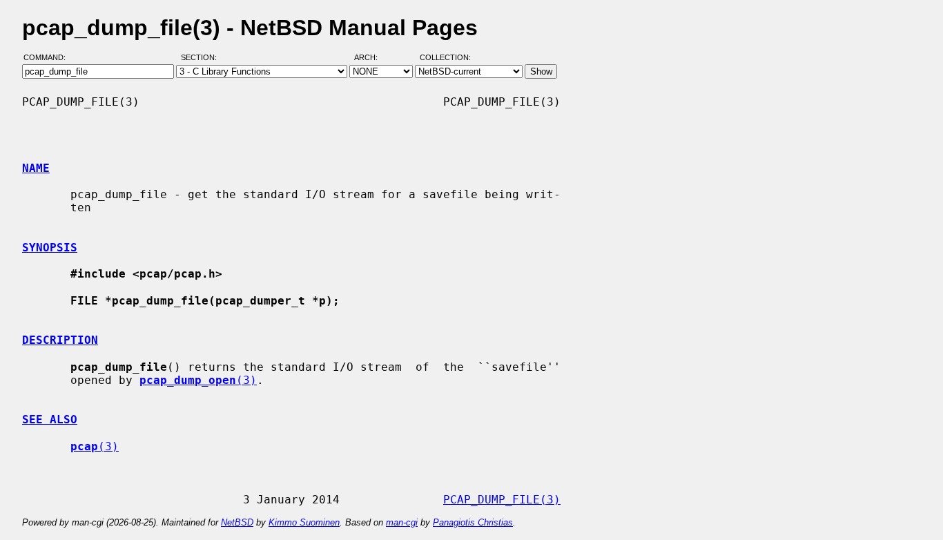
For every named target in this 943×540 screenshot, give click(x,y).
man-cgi (402, 522)
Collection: (445, 57)
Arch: (372, 57)
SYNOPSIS (49, 247)
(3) (198, 380)
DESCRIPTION (60, 340)
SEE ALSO (49, 419)
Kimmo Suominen (304, 522)
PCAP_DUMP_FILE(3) (502, 499)
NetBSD (237, 522)
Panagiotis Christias (473, 522)
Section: (202, 57)
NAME (36, 168)
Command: (48, 57)
